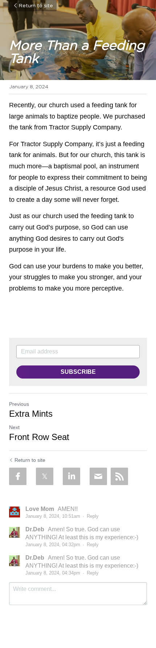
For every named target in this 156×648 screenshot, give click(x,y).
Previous (19, 404)
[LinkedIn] (71, 476)
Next (14, 427)
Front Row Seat (39, 437)
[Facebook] (17, 476)
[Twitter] (44, 476)
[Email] (98, 476)
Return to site (36, 5)
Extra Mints (31, 414)
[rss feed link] (119, 476)
